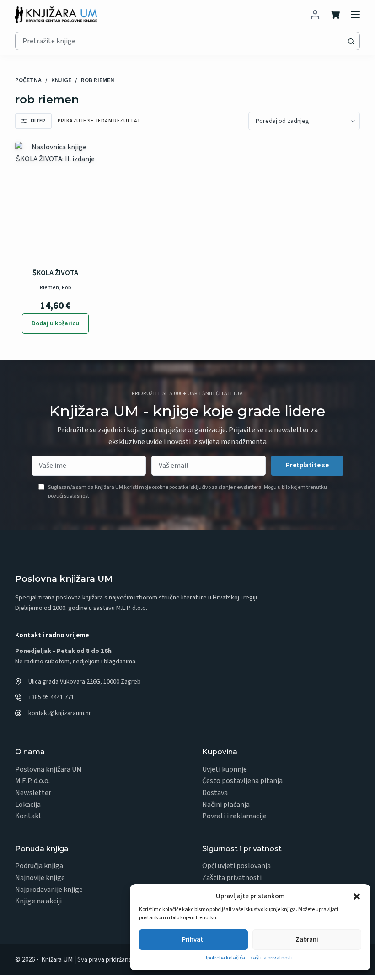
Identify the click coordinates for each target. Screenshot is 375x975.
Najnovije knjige (40, 878)
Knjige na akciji (38, 901)
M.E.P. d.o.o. (32, 781)
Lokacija (28, 805)
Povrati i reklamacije (234, 816)
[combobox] (179, 41)
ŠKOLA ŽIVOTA (55, 273)
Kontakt (28, 816)
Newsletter (33, 793)
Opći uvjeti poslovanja (236, 866)
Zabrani (306, 939)
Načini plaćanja (226, 805)
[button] (356, 896)
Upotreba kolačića (224, 958)
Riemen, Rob (55, 287)
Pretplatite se (307, 465)
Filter (38, 120)
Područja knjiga (39, 866)
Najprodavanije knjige (49, 890)
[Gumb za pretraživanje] (350, 41)
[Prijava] (315, 14)
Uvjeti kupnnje (224, 769)
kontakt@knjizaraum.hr (59, 713)
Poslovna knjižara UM (48, 769)
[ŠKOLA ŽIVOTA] (55, 202)
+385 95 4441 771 (51, 697)
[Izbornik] (355, 14)
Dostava (215, 793)
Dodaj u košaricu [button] (55, 323)
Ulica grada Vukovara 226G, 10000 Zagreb (84, 681)
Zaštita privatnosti (271, 958)
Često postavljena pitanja (242, 781)
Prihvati (193, 939)
